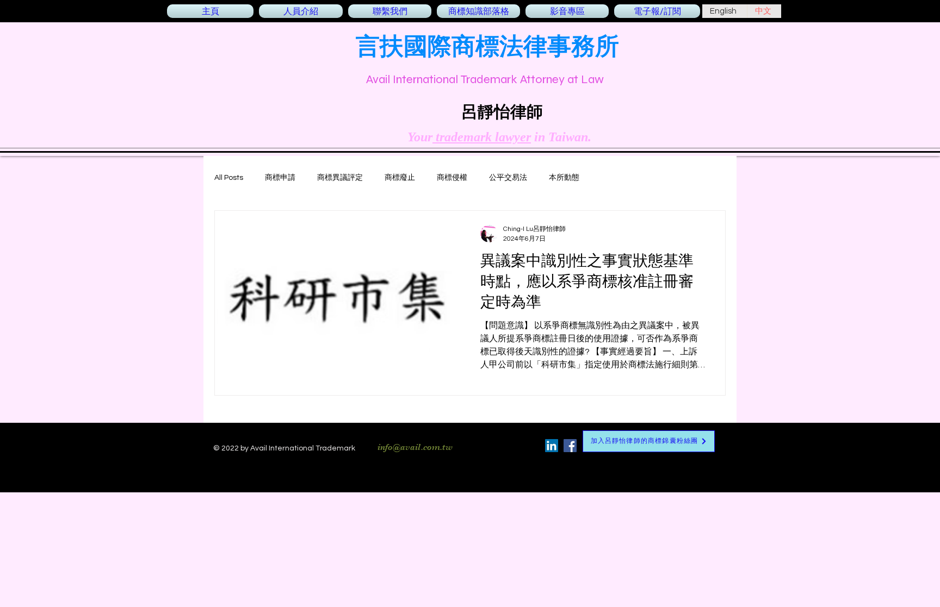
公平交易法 (508, 178)
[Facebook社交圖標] (570, 445)
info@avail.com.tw (415, 447)
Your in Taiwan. (499, 137)
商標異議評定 (340, 178)
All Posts (228, 178)
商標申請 (280, 178)
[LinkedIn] (551, 445)
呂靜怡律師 (502, 111)
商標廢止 (400, 178)
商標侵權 (452, 178)
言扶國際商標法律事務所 (487, 45)
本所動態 (564, 178)
